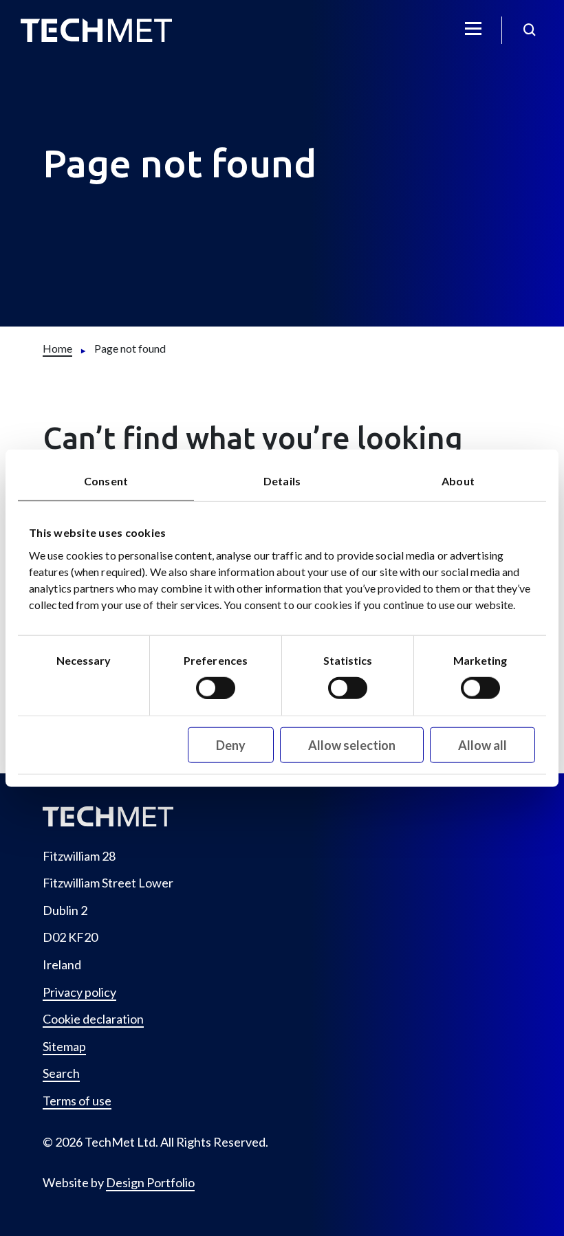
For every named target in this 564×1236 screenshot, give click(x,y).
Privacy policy (79, 992)
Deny (231, 744)
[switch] (215, 687)
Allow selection (351, 744)
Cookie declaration (93, 1019)
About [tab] (458, 480)
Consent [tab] (106, 480)
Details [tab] (282, 480)
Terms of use (77, 1101)
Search (61, 1073)
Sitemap (64, 1046)
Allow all (482, 744)
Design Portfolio (150, 1182)
